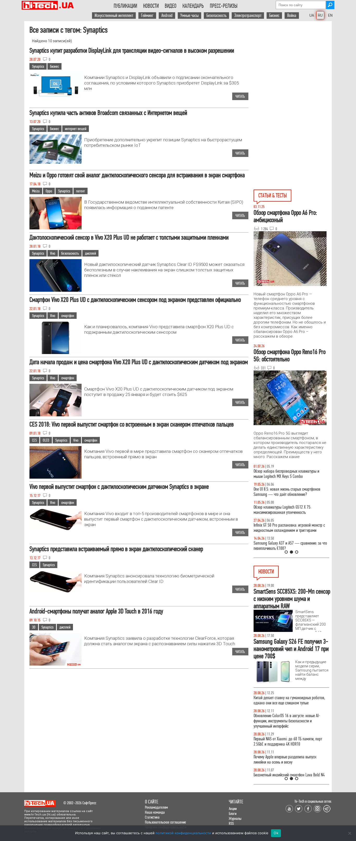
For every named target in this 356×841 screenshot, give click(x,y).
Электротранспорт (247, 15)
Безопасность (216, 15)
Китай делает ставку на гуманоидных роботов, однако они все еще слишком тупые (289, 700)
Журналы (235, 818)
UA (311, 15)
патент (80, 190)
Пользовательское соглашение (165, 822)
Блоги (232, 813)
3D (33, 627)
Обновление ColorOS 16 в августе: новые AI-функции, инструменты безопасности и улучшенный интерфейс (287, 721)
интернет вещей (75, 128)
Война (291, 15)
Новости (151, 6)
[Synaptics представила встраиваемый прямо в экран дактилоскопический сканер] (55, 591)
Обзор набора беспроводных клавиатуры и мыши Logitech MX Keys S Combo (286, 473)
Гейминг (147, 15)
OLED (46, 440)
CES (34, 440)
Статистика (152, 817)
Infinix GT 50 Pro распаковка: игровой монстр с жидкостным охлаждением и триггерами (289, 527)
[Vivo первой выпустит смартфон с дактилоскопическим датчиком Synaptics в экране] (55, 529)
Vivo (52, 253)
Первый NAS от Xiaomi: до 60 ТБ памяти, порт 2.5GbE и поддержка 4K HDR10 (288, 741)
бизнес (54, 66)
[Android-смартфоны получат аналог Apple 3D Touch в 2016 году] (55, 665)
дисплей (90, 253)
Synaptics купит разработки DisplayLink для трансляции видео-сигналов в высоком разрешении (131, 50)
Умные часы (189, 15)
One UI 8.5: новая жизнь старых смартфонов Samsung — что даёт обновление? (287, 491)
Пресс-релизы (223, 6)
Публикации (125, 6)
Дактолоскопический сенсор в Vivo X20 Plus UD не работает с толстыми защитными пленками (129, 237)
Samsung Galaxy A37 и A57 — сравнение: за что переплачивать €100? (290, 545)
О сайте (151, 802)
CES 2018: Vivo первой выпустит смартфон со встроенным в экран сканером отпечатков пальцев (131, 424)
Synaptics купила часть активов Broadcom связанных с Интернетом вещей (108, 113)
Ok (276, 833)
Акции (233, 808)
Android (167, 15)
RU (320, 15)
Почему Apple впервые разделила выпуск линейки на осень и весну (285, 759)
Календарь (193, 6)
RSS (231, 823)
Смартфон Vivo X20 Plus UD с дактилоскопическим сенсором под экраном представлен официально (135, 300)
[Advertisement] (293, 79)
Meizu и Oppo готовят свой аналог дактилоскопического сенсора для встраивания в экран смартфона (137, 175)
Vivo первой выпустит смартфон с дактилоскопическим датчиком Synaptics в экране (119, 487)
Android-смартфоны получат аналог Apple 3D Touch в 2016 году (96, 611)
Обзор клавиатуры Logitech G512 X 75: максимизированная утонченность (282, 509)
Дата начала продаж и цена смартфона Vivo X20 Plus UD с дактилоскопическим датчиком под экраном (138, 362)
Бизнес (274, 15)
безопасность (70, 253)
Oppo (49, 190)
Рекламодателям (156, 807)
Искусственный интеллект (114, 15)
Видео (170, 6)
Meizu (36, 190)
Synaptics (38, 66)
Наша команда (155, 812)
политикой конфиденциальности (183, 833)
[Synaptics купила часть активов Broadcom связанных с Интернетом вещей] (55, 162)
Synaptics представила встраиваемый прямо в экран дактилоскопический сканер (116, 549)
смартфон (67, 315)
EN (330, 15)
